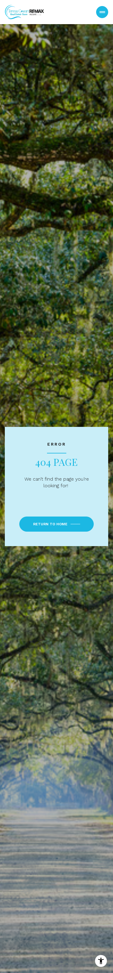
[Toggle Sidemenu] (102, 12)
